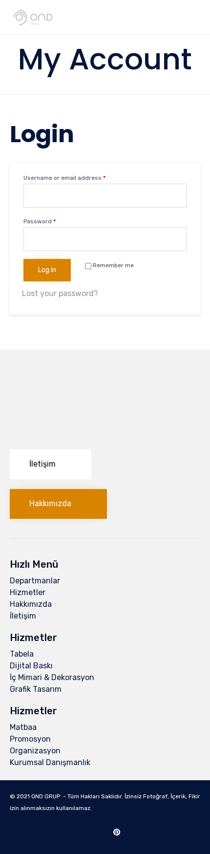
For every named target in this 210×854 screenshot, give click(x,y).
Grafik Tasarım (36, 689)
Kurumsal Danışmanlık (50, 762)
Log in (47, 270)
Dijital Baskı (31, 665)
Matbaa (23, 727)
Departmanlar (35, 580)
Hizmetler (27, 592)
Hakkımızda (31, 604)
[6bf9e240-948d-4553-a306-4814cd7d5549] (105, 437)
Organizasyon (35, 750)
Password (39, 221)
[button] (50, 464)
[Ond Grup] (33, 17)
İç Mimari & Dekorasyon (52, 677)
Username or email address (64, 177)
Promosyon (30, 739)
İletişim (23, 615)
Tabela (22, 654)
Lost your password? (60, 293)
